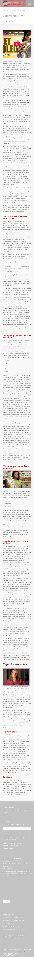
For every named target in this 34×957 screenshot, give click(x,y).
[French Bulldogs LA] (14, 3)
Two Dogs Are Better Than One (9, 929)
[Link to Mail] (27, 951)
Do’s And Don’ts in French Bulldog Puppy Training (14, 920)
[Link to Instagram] (24, 951)
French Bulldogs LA (14, 949)
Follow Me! (17, 828)
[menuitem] (28, 3)
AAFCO (19, 546)
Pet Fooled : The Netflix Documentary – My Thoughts (16, 15)
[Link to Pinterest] (30, 951)
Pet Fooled (19, 67)
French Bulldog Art (7, 923)
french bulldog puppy (18, 150)
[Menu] (28, 3)
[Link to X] (22, 951)
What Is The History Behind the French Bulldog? (13, 917)
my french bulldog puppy (11, 495)
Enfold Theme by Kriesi (25, 949)
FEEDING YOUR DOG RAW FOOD (11, 926)
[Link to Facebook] (19, 951)
